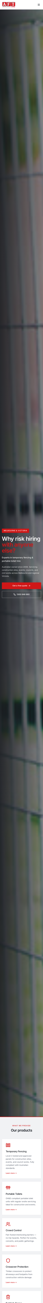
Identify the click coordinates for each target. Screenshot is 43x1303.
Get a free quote (19, 586)
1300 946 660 (23, 594)
